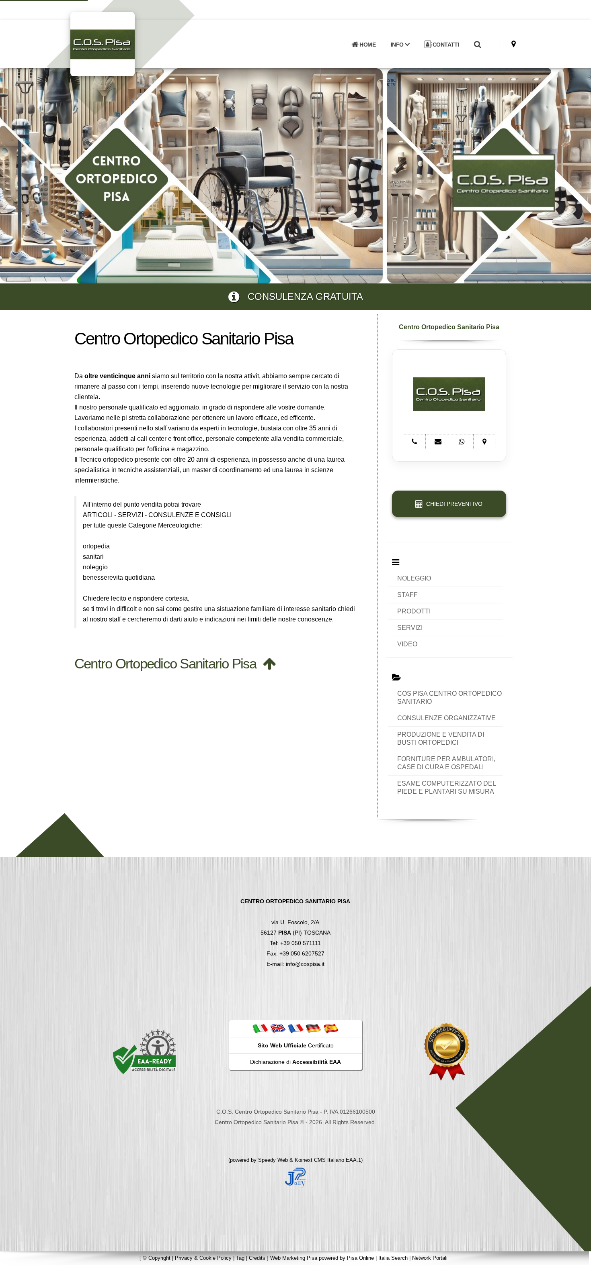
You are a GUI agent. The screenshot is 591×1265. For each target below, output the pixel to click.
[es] (331, 1028)
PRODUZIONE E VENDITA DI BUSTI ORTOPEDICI (440, 738)
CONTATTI (445, 44)
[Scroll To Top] (577, 1256)
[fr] (295, 1028)
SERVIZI (410, 627)
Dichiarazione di (295, 1062)
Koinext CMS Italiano (320, 1160)
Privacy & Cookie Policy (203, 1258)
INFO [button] (398, 44)
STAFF (407, 594)
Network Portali (429, 1258)
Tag (240, 1258)
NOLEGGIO (414, 578)
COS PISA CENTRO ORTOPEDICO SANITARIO (449, 697)
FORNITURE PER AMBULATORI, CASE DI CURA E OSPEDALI (446, 763)
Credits (257, 1258)
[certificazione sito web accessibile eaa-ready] (144, 1051)
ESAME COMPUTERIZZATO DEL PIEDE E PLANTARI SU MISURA (446, 787)
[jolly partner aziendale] (295, 1177)
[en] (278, 1028)
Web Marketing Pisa (293, 1258)
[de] (313, 1028)
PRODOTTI (414, 611)
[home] (123, 43)
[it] (260, 1028)
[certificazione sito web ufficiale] (446, 1051)
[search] (477, 44)
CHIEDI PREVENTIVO (452, 504)
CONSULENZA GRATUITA (301, 296)
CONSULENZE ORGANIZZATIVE (446, 718)
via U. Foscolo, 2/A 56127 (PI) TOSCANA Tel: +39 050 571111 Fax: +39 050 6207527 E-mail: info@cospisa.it (295, 932)
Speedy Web (273, 1160)
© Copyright (156, 1258)
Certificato (296, 1045)
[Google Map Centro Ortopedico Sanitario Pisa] (513, 44)
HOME (367, 44)
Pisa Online (360, 1258)
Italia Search (393, 1258)
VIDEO (407, 644)
